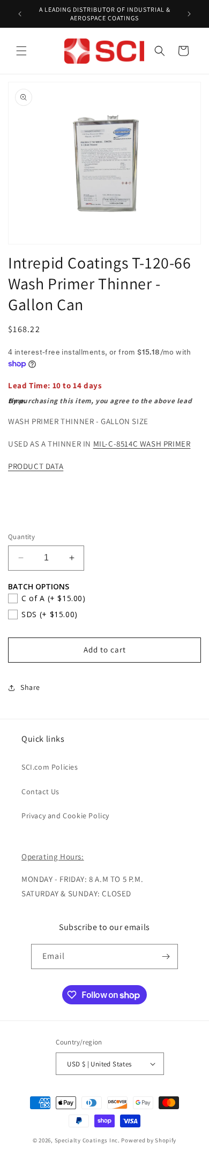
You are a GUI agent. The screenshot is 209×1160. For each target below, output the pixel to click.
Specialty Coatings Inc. (87, 1140)
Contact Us (40, 791)
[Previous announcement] (20, 14)
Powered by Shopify (148, 1140)
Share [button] (30, 687)
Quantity (21, 536)
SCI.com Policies (49, 767)
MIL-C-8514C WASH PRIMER (142, 444)
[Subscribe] (165, 956)
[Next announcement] (189, 14)
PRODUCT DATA (35, 466)
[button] (21, 51)
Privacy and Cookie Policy (65, 815)
